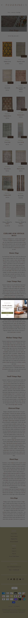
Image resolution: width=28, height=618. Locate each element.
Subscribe (7, 312)
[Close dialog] (26, 300)
